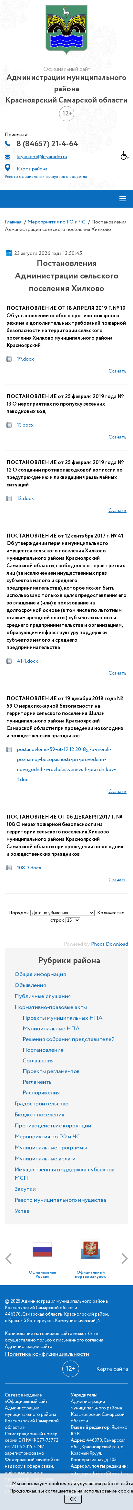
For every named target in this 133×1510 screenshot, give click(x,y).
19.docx (25, 359)
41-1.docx (27, 661)
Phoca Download (109, 944)
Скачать (117, 371)
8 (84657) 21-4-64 (47, 144)
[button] (127, 157)
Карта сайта (112, 1369)
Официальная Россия (42, 1274)
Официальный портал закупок (90, 1274)
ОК (73, 1499)
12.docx (25, 498)
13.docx (25, 425)
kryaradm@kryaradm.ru (42, 156)
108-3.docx (29, 868)
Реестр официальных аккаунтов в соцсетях (46, 177)
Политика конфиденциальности (47, 1354)
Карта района (32, 169)
